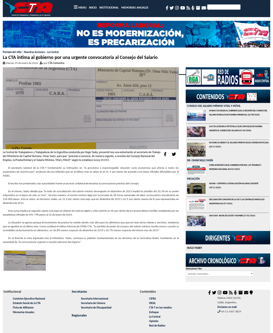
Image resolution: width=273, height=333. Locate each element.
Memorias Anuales (23, 312)
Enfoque (154, 312)
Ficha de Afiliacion (23, 307)
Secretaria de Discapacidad (96, 307)
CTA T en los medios (160, 307)
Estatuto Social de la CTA (26, 303)
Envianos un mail (227, 307)
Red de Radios (157, 325)
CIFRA (152, 299)
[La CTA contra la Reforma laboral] (136, 35)
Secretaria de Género (93, 303)
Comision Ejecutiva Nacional (29, 299)
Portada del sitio (12, 52)
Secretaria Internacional (94, 299)
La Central (53, 52)
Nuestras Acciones (34, 52)
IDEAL (152, 303)
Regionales (79, 315)
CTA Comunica (56, 63)
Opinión (153, 321)
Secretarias (79, 291)
